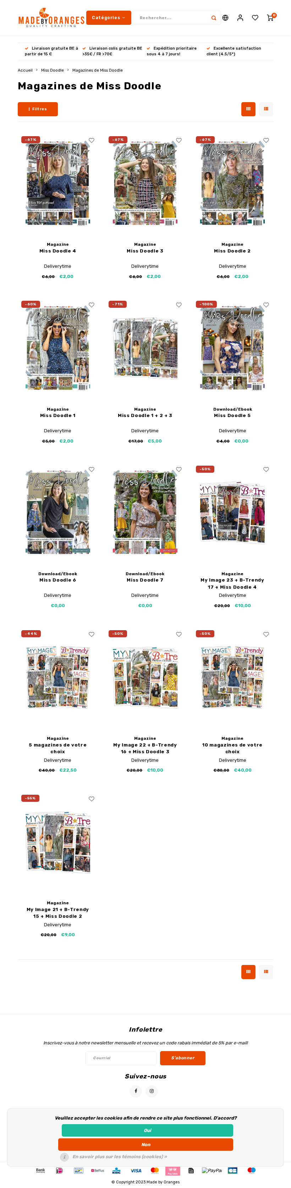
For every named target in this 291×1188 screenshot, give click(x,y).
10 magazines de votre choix (232, 748)
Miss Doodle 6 (57, 580)
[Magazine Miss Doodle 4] (58, 183)
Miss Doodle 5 (232, 415)
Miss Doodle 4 (57, 251)
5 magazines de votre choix (58, 748)
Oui (147, 1130)
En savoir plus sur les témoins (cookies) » (119, 1156)
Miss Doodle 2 (232, 251)
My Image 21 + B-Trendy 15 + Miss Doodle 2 (58, 913)
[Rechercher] (214, 18)
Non (145, 1144)
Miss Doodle (52, 70)
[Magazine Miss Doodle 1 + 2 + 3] (145, 348)
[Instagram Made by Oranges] (152, 1091)
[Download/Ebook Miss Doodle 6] (58, 513)
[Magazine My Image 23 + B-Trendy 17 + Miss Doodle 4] (232, 513)
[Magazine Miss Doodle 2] (232, 183)
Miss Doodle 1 (58, 415)
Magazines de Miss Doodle (97, 70)
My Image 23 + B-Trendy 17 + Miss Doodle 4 (232, 583)
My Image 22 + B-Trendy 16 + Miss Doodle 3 (145, 748)
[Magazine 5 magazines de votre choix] (58, 677)
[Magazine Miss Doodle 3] (145, 183)
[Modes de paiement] (40, 1170)
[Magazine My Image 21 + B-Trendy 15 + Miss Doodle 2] (58, 842)
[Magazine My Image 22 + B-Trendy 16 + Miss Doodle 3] (145, 677)
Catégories (106, 17)
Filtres (39, 109)
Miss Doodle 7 (145, 580)
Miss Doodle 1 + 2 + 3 (145, 415)
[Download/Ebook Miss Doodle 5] (232, 348)
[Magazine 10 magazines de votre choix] (232, 677)
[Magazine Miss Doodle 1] (58, 348)
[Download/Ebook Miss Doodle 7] (145, 513)
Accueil (25, 70)
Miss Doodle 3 (145, 251)
